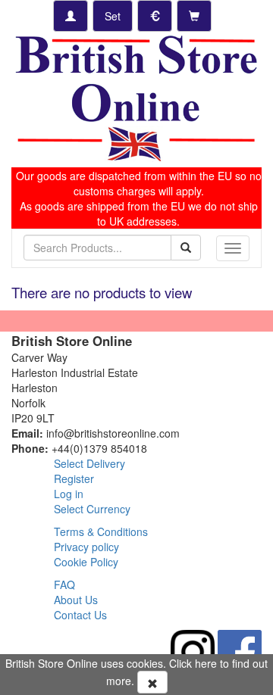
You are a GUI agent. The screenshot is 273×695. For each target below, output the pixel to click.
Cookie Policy (86, 561)
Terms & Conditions (101, 531)
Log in (68, 493)
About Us (76, 599)
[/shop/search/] (186, 247)
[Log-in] (70, 16)
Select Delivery (89, 463)
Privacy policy (86, 546)
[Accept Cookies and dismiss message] (152, 682)
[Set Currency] (154, 16)
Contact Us (80, 614)
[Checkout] (194, 16)
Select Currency (92, 508)
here (206, 663)
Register (74, 478)
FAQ (64, 584)
